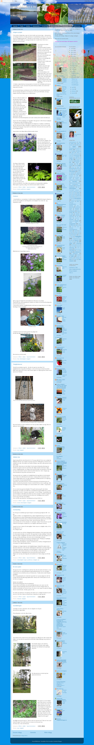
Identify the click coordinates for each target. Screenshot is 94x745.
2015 (72, 48)
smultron (72, 225)
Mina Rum (59, 295)
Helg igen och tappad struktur (64, 319)
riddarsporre (71, 216)
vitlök (80, 250)
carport (70, 155)
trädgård (28, 189)
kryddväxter (72, 187)
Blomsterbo (59, 493)
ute (38, 559)
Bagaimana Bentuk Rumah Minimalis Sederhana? (64, 568)
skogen (77, 221)
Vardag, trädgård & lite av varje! (28, 6)
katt (80, 180)
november (74, 60)
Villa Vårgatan (60, 474)
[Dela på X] (41, 187)
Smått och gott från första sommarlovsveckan (64, 299)
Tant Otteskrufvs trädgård (61, 144)
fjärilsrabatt (76, 161)
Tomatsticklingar (64, 399)
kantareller (71, 180)
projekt (70, 212)
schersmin (77, 218)
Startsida (15, 26)
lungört (78, 194)
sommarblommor (73, 229)
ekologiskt (78, 159)
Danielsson (59, 631)
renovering (77, 215)
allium (72, 143)
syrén (76, 233)
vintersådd (71, 250)
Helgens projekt (17, 32)
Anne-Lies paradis (61, 416)
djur (18, 450)
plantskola (77, 208)
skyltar (80, 223)
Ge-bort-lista (45, 26)
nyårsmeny (79, 200)
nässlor (72, 201)
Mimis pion (63, 217)
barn (74, 147)
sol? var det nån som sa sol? (64, 579)
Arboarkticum (60, 503)
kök (78, 187)
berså (18, 189)
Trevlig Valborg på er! (64, 633)
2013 (72, 52)
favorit (70, 161)
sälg (70, 235)
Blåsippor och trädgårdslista (64, 515)
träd (71, 236)
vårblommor (78, 252)
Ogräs (58, 457)
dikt (80, 158)
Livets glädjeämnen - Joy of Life (61, 285)
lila (80, 191)
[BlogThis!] (40, 187)
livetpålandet (60, 436)
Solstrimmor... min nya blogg (64, 691)
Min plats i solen (61, 379)
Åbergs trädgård (73, 271)
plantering (78, 207)
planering (71, 207)
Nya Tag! (64, 523)
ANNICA (59, 85)
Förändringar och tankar (64, 351)
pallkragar (71, 202)
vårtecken (79, 255)
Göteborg (79, 171)
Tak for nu (64, 122)
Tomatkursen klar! (64, 409)
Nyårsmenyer (77, 26)
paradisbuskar (72, 204)
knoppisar (79, 183)
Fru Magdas (60, 456)
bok (73, 152)
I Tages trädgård (61, 542)
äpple (70, 259)
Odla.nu (71, 272)
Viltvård (64, 206)
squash (75, 230)
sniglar (77, 225)
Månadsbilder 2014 (66, 26)
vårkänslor (75, 253)
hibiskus (72, 173)
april (73, 87)
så (79, 233)
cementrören (76, 155)
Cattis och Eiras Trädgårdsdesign (61, 174)
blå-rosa (79, 151)
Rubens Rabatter (61, 215)
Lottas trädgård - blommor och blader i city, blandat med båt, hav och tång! (62, 386)
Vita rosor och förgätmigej (60, 532)
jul (77, 175)
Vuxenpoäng (16, 509)
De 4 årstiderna (60, 483)
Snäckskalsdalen (61, 368)
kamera (77, 178)
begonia (78, 148)
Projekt (21, 26)
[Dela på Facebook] (42, 187)
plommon (77, 209)
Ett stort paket (17, 567)
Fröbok (58, 407)
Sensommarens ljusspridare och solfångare (64, 603)
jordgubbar (71, 175)
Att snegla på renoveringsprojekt (64, 69)
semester (71, 219)
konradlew (50, 741)
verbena (78, 246)
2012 (72, 54)
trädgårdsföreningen (77, 238)
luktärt (70, 194)
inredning (78, 174)
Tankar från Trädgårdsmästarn (61, 699)
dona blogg (59, 265)
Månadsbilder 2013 (55, 26)
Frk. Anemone (60, 121)
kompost (71, 185)
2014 (72, 50)
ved (74, 246)
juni (73, 69)
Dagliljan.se (59, 98)
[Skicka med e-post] (38, 187)
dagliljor (71, 158)
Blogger (60, 741)
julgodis (70, 177)
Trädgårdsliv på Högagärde (60, 246)
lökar (73, 195)
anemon (71, 145)
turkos (70, 241)
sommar (71, 228)
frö (77, 164)
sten (71, 232)
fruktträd (71, 164)
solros (78, 226)
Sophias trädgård (61, 256)
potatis (78, 211)
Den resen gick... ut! (64, 156)
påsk (72, 213)
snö (80, 225)
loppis (25, 559)
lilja (71, 192)
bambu (79, 145)
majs (70, 197)
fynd (75, 165)
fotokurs (77, 162)
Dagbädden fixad (64, 476)
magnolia (78, 195)
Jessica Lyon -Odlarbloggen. (60, 326)
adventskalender (72, 142)
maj (73, 71)
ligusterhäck (76, 191)
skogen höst (73, 222)
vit (76, 250)
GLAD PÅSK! (63, 237)
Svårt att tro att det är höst (64, 419)
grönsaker (75, 170)
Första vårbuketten (64, 643)
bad (75, 145)
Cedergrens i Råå (73, 267)
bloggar (73, 151)
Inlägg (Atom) (24, 735)
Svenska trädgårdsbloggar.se (62, 719)
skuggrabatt (72, 223)
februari (74, 91)
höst (72, 174)
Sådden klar (16, 457)
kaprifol (76, 180)
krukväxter (78, 185)
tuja (71, 240)
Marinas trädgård (61, 512)
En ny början (59, 380)
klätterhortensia (72, 183)
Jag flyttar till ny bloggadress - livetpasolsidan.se (60, 684)
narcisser (73, 200)
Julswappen (60, 564)
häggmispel (78, 173)
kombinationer (75, 184)
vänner (78, 256)
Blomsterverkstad (61, 163)
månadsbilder (77, 198)
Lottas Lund (60, 154)
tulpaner (76, 240)
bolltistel (78, 152)
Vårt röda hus (60, 688)
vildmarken (71, 247)
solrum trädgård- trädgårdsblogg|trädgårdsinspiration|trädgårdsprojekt (62, 463)
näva (78, 201)
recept (70, 215)
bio (69, 151)
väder (72, 256)
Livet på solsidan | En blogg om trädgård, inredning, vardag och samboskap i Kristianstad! (62, 622)
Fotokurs (15, 196)
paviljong (71, 205)
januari (73, 93)
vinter (70, 249)
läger (70, 195)
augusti (74, 65)
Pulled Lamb (63, 248)
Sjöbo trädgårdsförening (74, 269)
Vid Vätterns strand (61, 275)
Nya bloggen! (64, 535)
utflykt (70, 243)
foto (18, 358)
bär (79, 153)
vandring (73, 244)
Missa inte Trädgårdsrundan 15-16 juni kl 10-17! (64, 178)
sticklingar (76, 232)
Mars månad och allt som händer (63, 392)
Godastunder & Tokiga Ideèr (60, 348)
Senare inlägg (17, 732)
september (74, 63)
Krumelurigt (59, 709)
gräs (70, 170)
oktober (74, 61)
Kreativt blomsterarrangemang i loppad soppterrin (64, 80)
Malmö (74, 197)
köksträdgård (23, 358)
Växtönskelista (36, 26)
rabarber (77, 213)
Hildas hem (59, 426)
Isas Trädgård (60, 75)
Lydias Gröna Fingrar (60, 609)
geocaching (72, 168)
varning (78, 244)
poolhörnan (23, 189)
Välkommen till (60, 193)
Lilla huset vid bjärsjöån (60, 359)
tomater (74, 235)
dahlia (76, 158)
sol (72, 226)
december (74, 58)
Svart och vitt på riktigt (64, 702)
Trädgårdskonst (17, 364)
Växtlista (28, 26)
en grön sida (60, 235)
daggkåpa (77, 156)
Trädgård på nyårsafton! (64, 557)
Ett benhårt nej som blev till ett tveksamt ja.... (64, 591)
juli (73, 67)
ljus (74, 192)
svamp (72, 233)
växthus (71, 257)
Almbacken (59, 337)
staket (80, 230)
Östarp (75, 259)
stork (80, 232)
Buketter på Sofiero (64, 165)
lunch (74, 194)
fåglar (79, 165)
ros (77, 216)
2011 (72, 56)
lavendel (70, 191)
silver (78, 219)
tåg (74, 241)
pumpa (76, 212)
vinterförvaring (77, 249)
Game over (63, 448)
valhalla (59, 650)
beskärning (78, 149)
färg (73, 167)
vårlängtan (71, 255)
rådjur (70, 218)
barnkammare (72, 148)
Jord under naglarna (59, 306)
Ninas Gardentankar (62, 522)
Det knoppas (64, 495)
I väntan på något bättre (64, 428)
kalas (70, 178)
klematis (19, 598)
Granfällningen (17, 605)
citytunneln (71, 156)
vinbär (78, 247)
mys (71, 198)
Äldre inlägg (48, 732)
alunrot (78, 143)
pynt (80, 212)
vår (71, 252)
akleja (80, 142)
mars (73, 89)
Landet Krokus (60, 184)
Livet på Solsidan (61, 681)
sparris (70, 230)
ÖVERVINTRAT (64, 652)
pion (78, 205)
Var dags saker (60, 316)
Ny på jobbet (63, 308)
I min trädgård (60, 554)
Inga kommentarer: (31, 187)
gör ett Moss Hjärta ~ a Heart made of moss (64, 136)
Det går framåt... (64, 674)
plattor (70, 209)
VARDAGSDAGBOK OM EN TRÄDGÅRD (61, 661)
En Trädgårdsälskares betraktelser (61, 204)
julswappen (77, 177)
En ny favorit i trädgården (64, 186)
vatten (70, 246)
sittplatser (71, 221)
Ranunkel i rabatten (61, 397)
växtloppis (78, 257)
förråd (78, 167)
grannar (78, 168)
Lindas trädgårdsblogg (60, 446)
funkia (70, 165)
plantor (70, 208)
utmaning (78, 243)
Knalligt (63, 504)
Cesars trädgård (61, 641)
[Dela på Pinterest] (44, 187)
